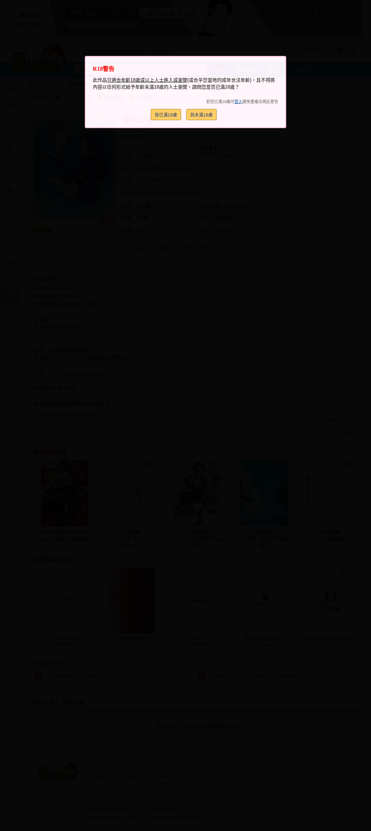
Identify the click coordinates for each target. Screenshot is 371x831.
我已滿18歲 (166, 115)
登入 (238, 101)
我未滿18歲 (201, 115)
